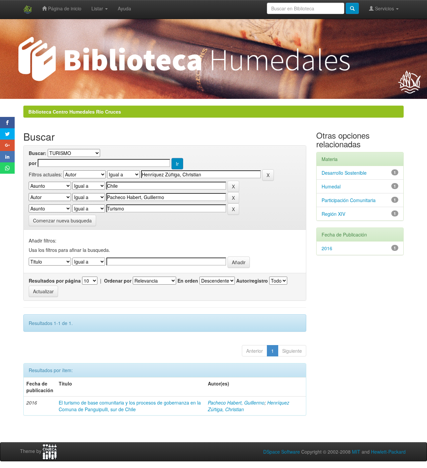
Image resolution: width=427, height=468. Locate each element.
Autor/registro (252, 280)
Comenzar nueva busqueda (62, 220)
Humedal (331, 186)
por (32, 163)
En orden (187, 280)
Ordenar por (117, 280)
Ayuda (124, 8)
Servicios (384, 8)
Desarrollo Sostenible (344, 172)
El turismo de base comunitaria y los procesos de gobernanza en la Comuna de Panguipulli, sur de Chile (130, 406)
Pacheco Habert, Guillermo (236, 402)
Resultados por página (55, 280)
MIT (356, 451)
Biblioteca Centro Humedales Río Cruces (74, 111)
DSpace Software (281, 451)
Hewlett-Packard (388, 451)
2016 (327, 248)
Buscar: (37, 153)
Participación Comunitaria (349, 200)
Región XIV (333, 213)
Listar (97, 8)
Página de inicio (64, 8)
